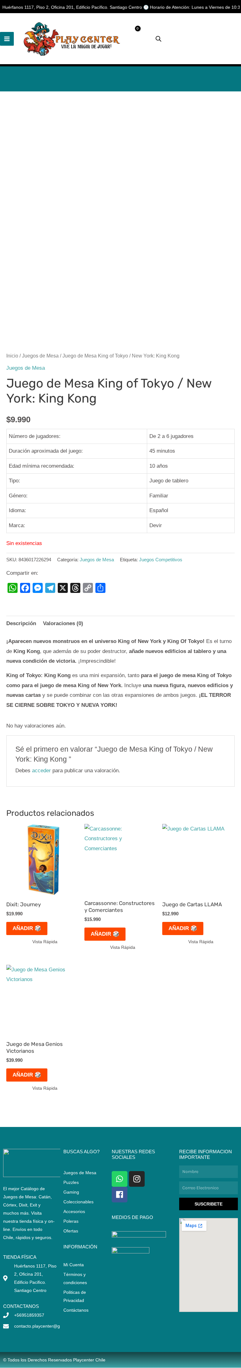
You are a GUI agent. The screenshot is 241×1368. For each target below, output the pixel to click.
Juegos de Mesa (40, 355)
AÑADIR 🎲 (27, 928)
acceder (41, 771)
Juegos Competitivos (160, 559)
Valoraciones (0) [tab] (63, 623)
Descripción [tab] (21, 623)
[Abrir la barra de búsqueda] (158, 38)
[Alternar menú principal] (7, 39)
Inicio (12, 355)
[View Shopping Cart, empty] (140, 38)
